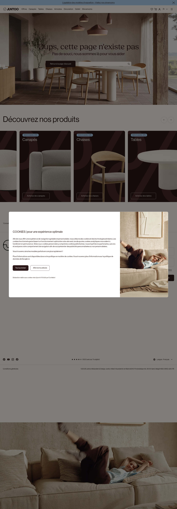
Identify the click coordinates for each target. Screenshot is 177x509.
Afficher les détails (40, 268)
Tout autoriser (20, 268)
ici (29, 259)
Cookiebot (52, 277)
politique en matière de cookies (61, 256)
